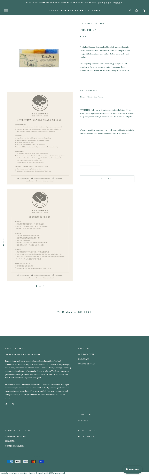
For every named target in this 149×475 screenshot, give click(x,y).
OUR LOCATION (86, 354)
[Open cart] (143, 10)
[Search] (136, 10)
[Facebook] (6, 404)
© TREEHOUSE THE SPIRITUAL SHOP (26, 457)
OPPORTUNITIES (86, 364)
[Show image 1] (36, 286)
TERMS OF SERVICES (14, 446)
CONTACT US (84, 421)
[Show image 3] (43, 286)
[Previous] (30, 286)
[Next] (49, 286)
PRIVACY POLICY (86, 437)
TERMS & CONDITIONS (16, 437)
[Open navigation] (6, 10)
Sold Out (107, 179)
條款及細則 (10, 441)
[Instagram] (13, 404)
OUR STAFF (83, 359)
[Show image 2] (40, 286)
